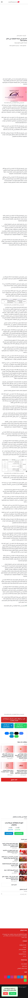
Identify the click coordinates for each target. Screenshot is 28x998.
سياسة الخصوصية (22, 954)
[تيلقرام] (11, 736)
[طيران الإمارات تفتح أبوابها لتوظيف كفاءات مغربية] (23, 865)
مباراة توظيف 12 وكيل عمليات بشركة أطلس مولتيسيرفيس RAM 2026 (21, 771)
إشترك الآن (12, 993)
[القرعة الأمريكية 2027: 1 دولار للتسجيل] (23, 872)
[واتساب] (16, 736)
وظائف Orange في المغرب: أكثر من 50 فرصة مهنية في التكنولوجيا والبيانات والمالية (21, 756)
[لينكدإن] (11, 733)
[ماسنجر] (7, 733)
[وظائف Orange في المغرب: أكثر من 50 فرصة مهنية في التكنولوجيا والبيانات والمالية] (21, 749)
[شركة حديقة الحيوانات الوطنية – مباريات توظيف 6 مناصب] (7, 765)
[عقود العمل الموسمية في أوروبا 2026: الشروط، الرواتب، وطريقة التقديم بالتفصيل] (23, 845)
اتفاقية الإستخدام (22, 949)
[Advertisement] (14, 19)
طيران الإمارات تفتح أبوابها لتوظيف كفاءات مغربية (10, 864)
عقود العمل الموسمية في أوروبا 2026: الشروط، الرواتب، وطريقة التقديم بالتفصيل (10, 845)
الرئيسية (24, 35)
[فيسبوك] (21, 733)
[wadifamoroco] (14, 2)
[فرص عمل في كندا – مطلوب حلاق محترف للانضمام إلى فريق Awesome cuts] (23, 878)
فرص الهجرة (24, 966)
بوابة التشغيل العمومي (22, 968)
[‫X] (16, 733)
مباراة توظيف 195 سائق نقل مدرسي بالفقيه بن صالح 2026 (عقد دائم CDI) (7, 755)
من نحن (24, 956)
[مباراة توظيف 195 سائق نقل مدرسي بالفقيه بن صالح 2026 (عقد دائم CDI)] (7, 749)
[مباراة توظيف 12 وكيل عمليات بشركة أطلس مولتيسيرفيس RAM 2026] (21, 765)
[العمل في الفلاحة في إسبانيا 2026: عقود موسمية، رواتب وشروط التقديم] (23, 859)
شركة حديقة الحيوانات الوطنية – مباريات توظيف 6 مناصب (7, 771)
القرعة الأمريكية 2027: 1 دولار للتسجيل (11, 871)
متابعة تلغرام (9, 833)
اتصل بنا (24, 947)
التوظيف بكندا (24, 964)
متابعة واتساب (19, 833)
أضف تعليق (14, 780)
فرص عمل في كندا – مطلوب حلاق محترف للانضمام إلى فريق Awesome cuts (10, 878)
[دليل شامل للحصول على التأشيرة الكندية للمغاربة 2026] (23, 852)
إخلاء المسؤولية (22, 945)
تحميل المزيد (14, 885)
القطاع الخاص (19, 35)
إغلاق (5, 993)
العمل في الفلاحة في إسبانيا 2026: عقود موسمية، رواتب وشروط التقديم (10, 858)
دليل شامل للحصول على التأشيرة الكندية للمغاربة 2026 (10, 851)
